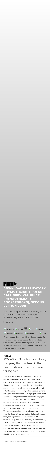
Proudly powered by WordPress (15, 441)
